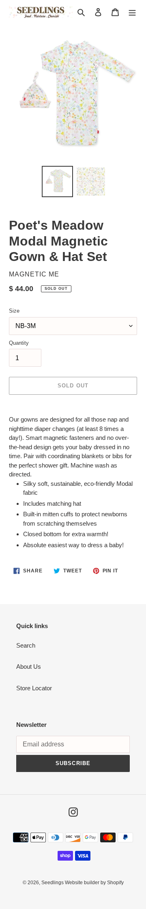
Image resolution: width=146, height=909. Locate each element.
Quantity (19, 343)
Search (25, 645)
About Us (28, 666)
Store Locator (34, 688)
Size (14, 311)
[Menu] (132, 12)
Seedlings (53, 882)
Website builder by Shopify (94, 882)
